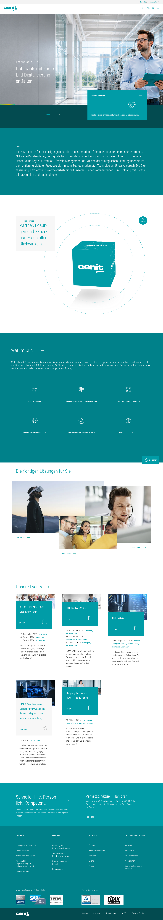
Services (136, 548)
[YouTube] (88, 817)
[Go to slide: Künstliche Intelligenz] (49, 114)
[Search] (143, 7)
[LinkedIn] (92, 817)
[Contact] (148, 7)
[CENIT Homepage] (11, 8)
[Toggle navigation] (157, 7)
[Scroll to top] (158, 915)
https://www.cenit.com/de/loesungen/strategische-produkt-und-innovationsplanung (37, 16)
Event (22, 623)
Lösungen (20, 537)
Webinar (23, 729)
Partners (66, 553)
